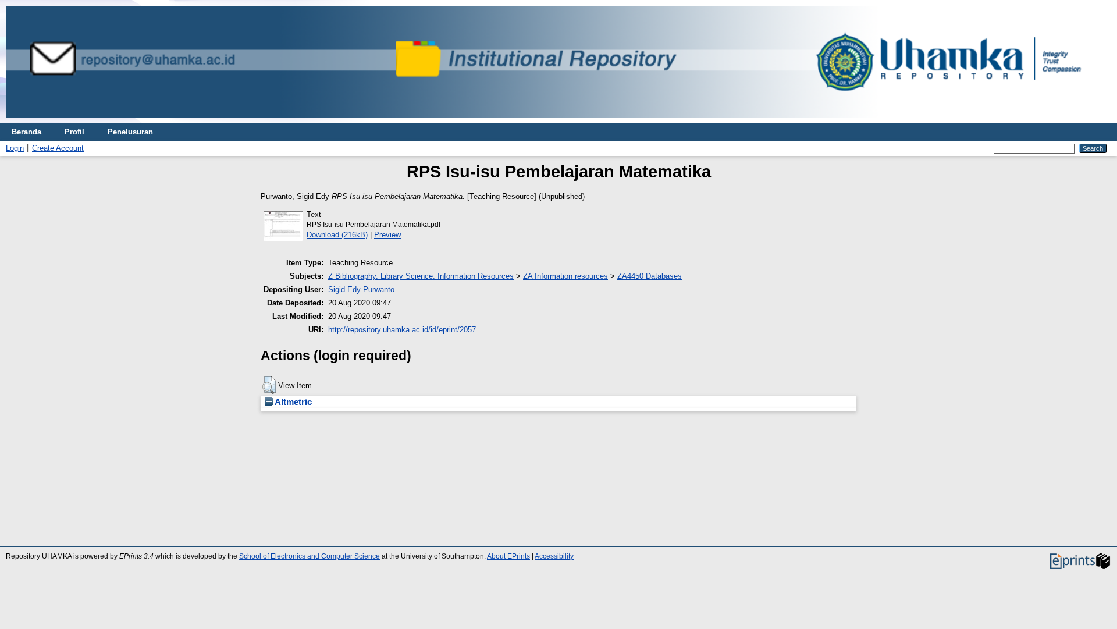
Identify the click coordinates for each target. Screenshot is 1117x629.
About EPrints (508, 556)
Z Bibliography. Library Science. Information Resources (421, 276)
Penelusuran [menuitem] (130, 131)
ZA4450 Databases (649, 276)
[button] (269, 385)
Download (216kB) (337, 234)
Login (15, 148)
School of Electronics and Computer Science (309, 556)
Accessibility (554, 556)
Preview (387, 234)
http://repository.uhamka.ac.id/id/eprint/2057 (402, 329)
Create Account (58, 148)
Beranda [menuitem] (26, 131)
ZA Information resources (565, 276)
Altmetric (292, 402)
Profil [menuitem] (74, 131)
